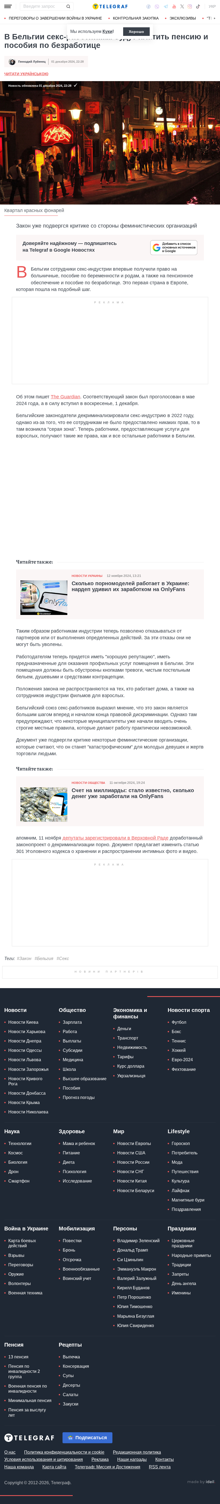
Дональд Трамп (132, 1250)
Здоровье (72, 1131)
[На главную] (110, 6)
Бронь (69, 1250)
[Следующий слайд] (214, 18)
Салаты (70, 1394)
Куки (107, 31)
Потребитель (184, 1153)
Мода (177, 1162)
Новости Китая (132, 1181)
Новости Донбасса (27, 1093)
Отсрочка (72, 1259)
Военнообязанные (81, 1269)
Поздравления (186, 1209)
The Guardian (65, 396)
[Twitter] (182, 6)
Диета (69, 1162)
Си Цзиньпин (130, 1259)
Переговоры (20, 1265)
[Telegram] (166, 6)
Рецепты (70, 1345)
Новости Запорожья (28, 1069)
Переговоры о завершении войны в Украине (55, 18)
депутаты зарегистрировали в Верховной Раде (115, 838)
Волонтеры (19, 1283)
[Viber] (157, 7)
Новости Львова (24, 1059)
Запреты (180, 1274)
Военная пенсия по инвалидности (27, 1388)
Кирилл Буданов (133, 1288)
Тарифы (125, 1057)
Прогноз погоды (79, 1097)
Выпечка (71, 1357)
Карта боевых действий (22, 1243)
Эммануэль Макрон (136, 1269)
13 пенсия (18, 1357)
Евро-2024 (182, 1059)
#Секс (63, 958)
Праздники (182, 1228)
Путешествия (185, 1171)
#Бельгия (44, 958)
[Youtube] (174, 6)
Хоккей (179, 1050)
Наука (12, 1131)
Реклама (100, 1459)
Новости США (131, 1153)
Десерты (71, 1385)
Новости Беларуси (135, 1190)
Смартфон (19, 1181)
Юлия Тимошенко (134, 1306)
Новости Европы (134, 1143)
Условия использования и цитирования (43, 1459)
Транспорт (127, 1038)
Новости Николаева (28, 1112)
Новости (15, 1010)
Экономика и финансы (130, 1013)
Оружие (16, 1274)
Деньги (124, 1028)
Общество (72, 1010)
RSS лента (160, 1467)
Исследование (77, 1181)
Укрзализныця (131, 1076)
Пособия (71, 1088)
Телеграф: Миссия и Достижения (107, 1467)
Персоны (125, 1228)
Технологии (19, 1143)
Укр (212, 6)
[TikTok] (198, 6)
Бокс (176, 1031)
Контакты (164, 1459)
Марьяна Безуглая (135, 1316)
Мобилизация (77, 1228)
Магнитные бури (188, 1200)
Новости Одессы (25, 1050)
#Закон (24, 958)
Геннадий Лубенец (32, 61)
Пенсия (14, 1345)
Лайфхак (180, 1190)
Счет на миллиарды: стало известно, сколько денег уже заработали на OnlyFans (133, 793)
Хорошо (136, 31)
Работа (70, 1031)
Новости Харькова (26, 1031)
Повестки (72, 1240)
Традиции (181, 1265)
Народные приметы (191, 1255)
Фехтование (184, 1069)
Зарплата (72, 1022)
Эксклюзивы (183, 18)
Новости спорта (189, 1010)
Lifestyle (179, 1131)
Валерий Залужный (136, 1278)
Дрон (13, 1171)
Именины (181, 1293)
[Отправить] (68, 6)
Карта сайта (54, 1467)
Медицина (73, 1059)
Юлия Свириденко (135, 1325)
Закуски (70, 1404)
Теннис (179, 1041)
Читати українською (26, 74)
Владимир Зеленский (138, 1240)
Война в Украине (26, 1228)
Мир (118, 1131)
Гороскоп (181, 1143)
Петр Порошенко (134, 1297)
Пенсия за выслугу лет (27, 1412)
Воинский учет (77, 1278)
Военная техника (25, 1293)
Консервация (76, 1366)
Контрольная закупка (136, 18)
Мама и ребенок (79, 1143)
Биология (17, 1162)
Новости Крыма (24, 1102)
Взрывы (16, 1255)
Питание (71, 1153)
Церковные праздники (183, 1243)
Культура (180, 1181)
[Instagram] (190, 6)
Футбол (179, 1022)
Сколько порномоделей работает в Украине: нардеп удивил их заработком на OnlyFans (130, 586)
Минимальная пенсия (30, 1400)
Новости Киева (23, 1022)
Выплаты (72, 1041)
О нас (10, 1452)
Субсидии (72, 1050)
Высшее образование (85, 1078)
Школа (69, 1069)
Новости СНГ (130, 1171)
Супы (68, 1375)
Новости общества (88, 782)
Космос (15, 1153)
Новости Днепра (24, 1041)
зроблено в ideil (201, 1482)
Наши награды (132, 1459)
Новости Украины (87, 575)
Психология (74, 1171)
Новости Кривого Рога (25, 1081)
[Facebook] (148, 6)
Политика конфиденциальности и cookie (64, 1452)
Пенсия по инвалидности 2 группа (24, 1371)
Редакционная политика (137, 1452)
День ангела (184, 1283)
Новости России (133, 1162)
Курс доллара (130, 1066)
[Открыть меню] (8, 6)
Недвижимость (132, 1047)
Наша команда (19, 1467)
